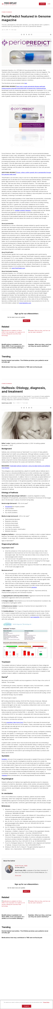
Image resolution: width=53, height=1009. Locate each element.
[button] (3, 4)
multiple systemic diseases (23, 210)
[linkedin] (24, 34)
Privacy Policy (46, 1002)
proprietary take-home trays (15, 722)
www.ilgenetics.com (25, 303)
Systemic (4, 759)
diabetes (4, 775)
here (25, 83)
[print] (50, 34)
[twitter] (26, 34)
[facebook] (21, 34)
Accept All (26, 1006)
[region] (26, 1004)
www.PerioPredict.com (18, 268)
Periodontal (8, 506)
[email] (31, 34)
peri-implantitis (35, 617)
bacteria (34, 587)
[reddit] (29, 34)
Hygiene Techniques (7, 12)
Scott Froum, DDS (7, 403)
